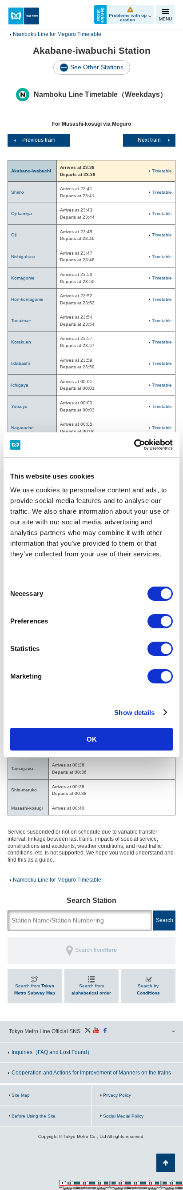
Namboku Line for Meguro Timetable (57, 34)
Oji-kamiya (21, 213)
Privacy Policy (117, 1095)
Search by (148, 989)
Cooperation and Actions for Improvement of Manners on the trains (91, 1073)
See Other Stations (96, 67)
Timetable (162, 170)
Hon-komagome (27, 299)
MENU (165, 18)
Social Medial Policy (123, 1116)
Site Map (21, 1095)
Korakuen (21, 341)
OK (92, 739)
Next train (149, 140)
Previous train (39, 140)
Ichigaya (19, 385)
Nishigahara (23, 256)
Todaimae (21, 320)
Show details (134, 712)
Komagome (23, 278)
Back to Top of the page (165, 1163)
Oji (13, 234)
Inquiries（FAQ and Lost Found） (52, 1052)
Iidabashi (20, 363)
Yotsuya (19, 406)
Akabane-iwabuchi (31, 170)
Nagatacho (22, 427)
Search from (34, 989)
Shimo (17, 192)
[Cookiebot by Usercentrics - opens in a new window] (134, 445)
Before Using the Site (34, 1116)
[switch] (160, 621)
